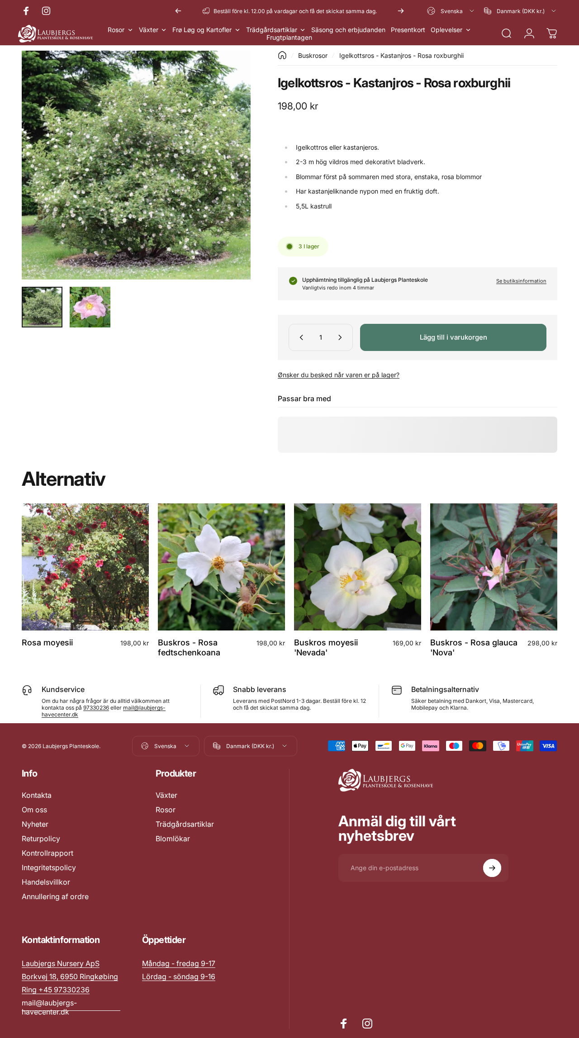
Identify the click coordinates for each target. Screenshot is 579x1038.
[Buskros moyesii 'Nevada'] (357, 566)
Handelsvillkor (46, 881)
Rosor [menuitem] (116, 29)
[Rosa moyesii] (85, 566)
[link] (178, 963)
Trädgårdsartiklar (185, 824)
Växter (166, 795)
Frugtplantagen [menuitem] (289, 37)
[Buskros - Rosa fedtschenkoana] (221, 566)
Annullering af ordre (55, 896)
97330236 (96, 707)
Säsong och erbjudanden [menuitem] (348, 29)
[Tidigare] (178, 11)
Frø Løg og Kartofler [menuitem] (202, 29)
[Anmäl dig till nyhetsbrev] (492, 868)
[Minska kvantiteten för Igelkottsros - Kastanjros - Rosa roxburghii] (299, 337)
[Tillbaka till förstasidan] (282, 55)
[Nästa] (401, 11)
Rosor (166, 809)
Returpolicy (41, 838)
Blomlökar (173, 838)
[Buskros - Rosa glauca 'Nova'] (493, 566)
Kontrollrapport (47, 853)
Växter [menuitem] (148, 29)
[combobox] (451, 11)
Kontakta (37, 795)
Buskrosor (312, 55)
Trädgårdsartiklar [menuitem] (271, 29)
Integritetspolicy (49, 867)
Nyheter (35, 824)
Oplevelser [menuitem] (446, 29)
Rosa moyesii (47, 642)
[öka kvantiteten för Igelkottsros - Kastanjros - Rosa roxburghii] (342, 337)
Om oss (34, 809)
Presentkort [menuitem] (408, 29)
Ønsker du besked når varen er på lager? (338, 375)
